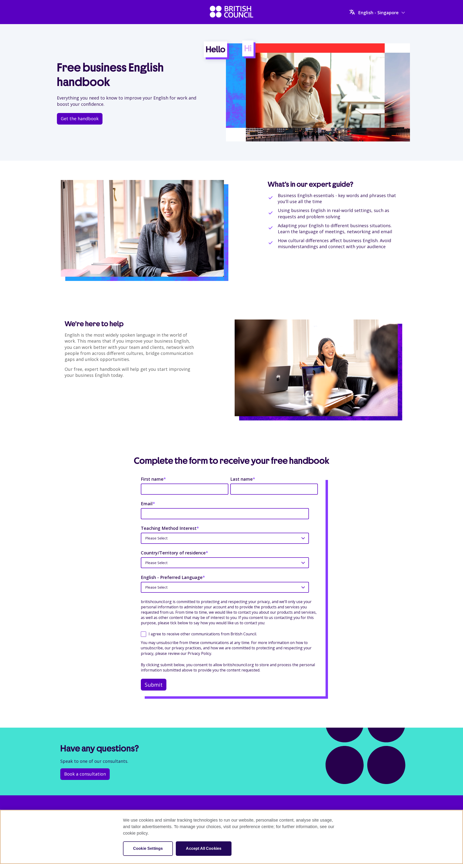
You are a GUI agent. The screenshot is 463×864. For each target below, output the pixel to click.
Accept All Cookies (203, 848)
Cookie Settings (148, 848)
